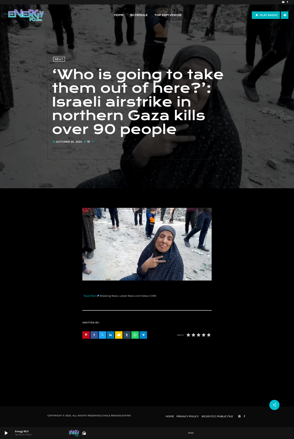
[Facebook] (287, 2)
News (59, 59)
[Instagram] (283, 2)
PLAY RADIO (265, 15)
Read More (90, 296)
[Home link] (24, 15)
